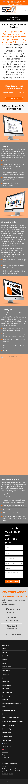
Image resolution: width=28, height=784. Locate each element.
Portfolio (5, 656)
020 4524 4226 (21, 1)
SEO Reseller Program (9, 707)
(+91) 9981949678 (6, 746)
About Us (5, 652)
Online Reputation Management (12, 703)
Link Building (6, 689)
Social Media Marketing (10, 710)
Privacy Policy (7, 729)
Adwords (5, 699)
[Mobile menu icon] (25, 10)
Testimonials (7, 666)
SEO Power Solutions (19, 781)
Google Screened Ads (9, 714)
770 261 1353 (9, 1)
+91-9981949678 (15, 2)
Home (5, 648)
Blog (4, 663)
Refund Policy (7, 732)
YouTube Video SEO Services (11, 717)
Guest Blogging (7, 692)
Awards (5, 659)
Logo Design (6, 696)
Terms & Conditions (8, 736)
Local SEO (6, 681)
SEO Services (6, 678)
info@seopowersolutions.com (15, 4)
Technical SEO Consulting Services (13, 721)
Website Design (7, 685)
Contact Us (6, 670)
